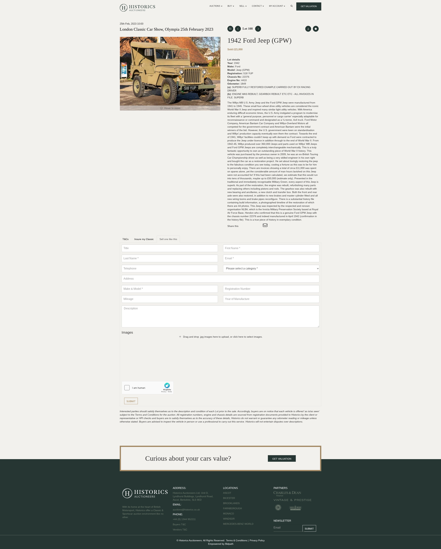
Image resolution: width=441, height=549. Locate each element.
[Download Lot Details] (308, 29)
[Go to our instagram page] (258, 226)
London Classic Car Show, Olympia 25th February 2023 (166, 29)
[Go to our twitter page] (133, 528)
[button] (292, 6)
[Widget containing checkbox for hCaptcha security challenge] (148, 387)
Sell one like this (168, 239)
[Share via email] (265, 226)
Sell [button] (242, 6)
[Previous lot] (238, 29)
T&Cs (125, 239)
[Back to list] (230, 29)
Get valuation (309, 6)
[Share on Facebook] (244, 226)
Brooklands (231, 503)
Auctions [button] (215, 6)
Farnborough (232, 508)
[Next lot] (258, 29)
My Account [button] (276, 6)
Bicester (229, 498)
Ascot (227, 493)
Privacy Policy (257, 540)
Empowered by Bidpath (220, 543)
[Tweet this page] (251, 226)
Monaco (228, 513)
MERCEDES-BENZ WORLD (238, 523)
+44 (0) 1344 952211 (184, 519)
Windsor (229, 518)
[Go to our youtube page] (140, 528)
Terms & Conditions (236, 540)
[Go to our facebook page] (125, 528)
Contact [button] (257, 6)
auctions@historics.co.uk (186, 509)
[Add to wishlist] (316, 29)
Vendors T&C (180, 529)
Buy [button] (230, 6)
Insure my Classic (144, 239)
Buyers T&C (179, 524)
